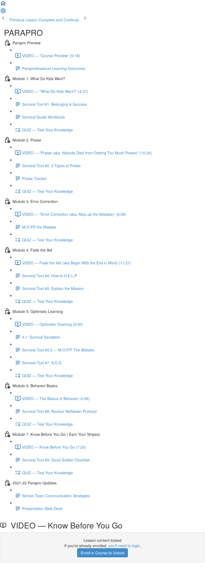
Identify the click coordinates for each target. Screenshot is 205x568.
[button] (3, 4)
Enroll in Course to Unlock (102, 552)
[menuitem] (3, 12)
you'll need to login (124, 545)
